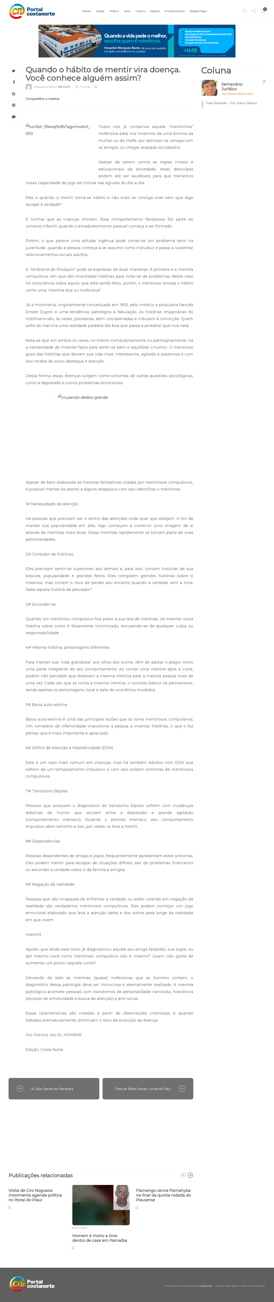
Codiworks (205, 1285)
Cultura (140, 11)
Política (114, 11)
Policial (86, 11)
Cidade (100, 11)
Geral (127, 11)
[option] (37, 1196)
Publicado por (43, 86)
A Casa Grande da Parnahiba (52, 1089)
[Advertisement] (101, 1134)
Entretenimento (175, 11)
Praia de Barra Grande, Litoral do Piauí (143, 1089)
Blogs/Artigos (198, 11)
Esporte (155, 11)
